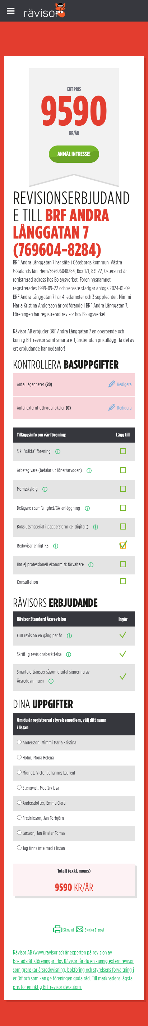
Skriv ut (68, 930)
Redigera (123, 384)
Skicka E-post (94, 930)
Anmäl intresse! (74, 154)
